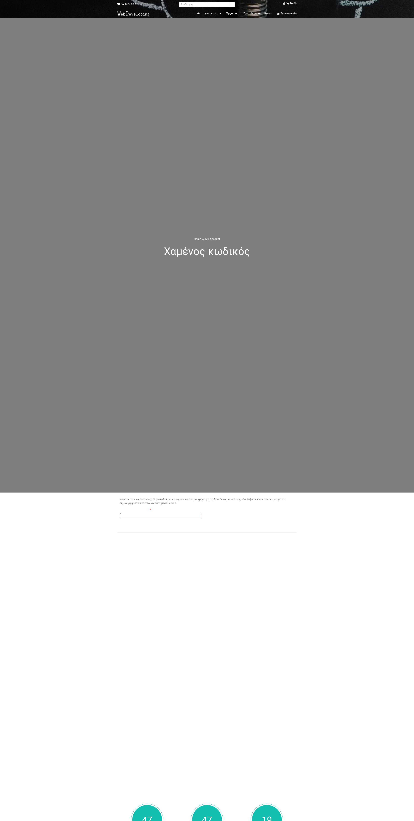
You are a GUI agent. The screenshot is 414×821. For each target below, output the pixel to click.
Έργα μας (232, 13)
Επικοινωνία (288, 13)
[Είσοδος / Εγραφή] (284, 3)
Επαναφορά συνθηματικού (138, 523)
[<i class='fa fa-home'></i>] (198, 14)
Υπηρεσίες (212, 13)
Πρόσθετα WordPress (257, 13)
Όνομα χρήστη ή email (142, 509)
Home (197, 239)
